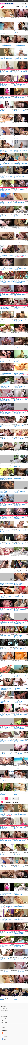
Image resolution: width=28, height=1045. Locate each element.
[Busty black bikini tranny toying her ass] (7, 747)
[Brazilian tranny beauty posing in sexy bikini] (7, 721)
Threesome (2, 216)
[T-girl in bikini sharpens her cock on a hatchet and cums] (7, 301)
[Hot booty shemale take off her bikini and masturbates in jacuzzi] (7, 459)
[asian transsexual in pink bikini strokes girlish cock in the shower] (7, 590)
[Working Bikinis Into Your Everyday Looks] (7, 91)
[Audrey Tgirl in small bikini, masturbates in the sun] (21, 209)
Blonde (22, 124)
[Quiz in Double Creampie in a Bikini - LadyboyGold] (21, 537)
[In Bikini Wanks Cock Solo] (21, 52)
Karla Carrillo (10, 558)
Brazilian (2, 728)
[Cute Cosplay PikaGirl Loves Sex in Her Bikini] (7, 26)
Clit (17, 766)
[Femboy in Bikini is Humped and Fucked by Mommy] (21, 459)
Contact (2, 1024)
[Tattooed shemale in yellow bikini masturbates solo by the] (7, 78)
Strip (22, 228)
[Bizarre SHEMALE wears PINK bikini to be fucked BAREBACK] (7, 341)
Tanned (11, 242)
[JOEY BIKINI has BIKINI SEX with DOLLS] (7, 642)
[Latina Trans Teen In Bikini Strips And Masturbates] (21, 222)
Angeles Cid (25, 374)
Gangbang (23, 281)
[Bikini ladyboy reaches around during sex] (7, 118)
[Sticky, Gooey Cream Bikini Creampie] (7, 761)
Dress (8, 714)
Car (18, 97)
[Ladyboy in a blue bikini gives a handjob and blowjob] (7, 354)
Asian (5, 124)
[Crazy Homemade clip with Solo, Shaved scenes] (7, 656)
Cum (22, 32)
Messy (1, 689)
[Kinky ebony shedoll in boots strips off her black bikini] (7, 669)
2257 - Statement (4, 1013)
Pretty (1, 584)
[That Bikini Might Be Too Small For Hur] (7, 511)
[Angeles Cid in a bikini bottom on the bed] (21, 367)
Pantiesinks (2, 401)
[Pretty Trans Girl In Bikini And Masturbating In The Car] (21, 170)
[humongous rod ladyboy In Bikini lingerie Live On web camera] (21, 301)
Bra (22, 268)
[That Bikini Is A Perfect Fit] (7, 498)
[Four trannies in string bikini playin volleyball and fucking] (7, 328)
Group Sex (2, 479)
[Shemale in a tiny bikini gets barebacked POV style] (7, 262)
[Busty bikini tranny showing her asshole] (7, 774)
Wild (5, 190)
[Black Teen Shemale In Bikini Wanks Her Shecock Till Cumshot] (7, 616)
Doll (4, 58)
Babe (15, 242)
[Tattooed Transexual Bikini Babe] (21, 236)
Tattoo (15, 243)
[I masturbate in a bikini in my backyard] (21, 629)
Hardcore (24, 780)
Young (21, 216)
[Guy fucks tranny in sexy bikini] (7, 695)
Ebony (4, 281)
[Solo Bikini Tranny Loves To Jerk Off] (7, 157)
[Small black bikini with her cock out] (21, 118)
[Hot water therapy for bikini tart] (21, 354)
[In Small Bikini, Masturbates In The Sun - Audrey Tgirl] (21, 551)
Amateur (2, 45)
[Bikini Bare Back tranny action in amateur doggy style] (21, 695)
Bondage (11, 648)
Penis (7, 543)
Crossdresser (3, 649)
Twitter (5, 1039)
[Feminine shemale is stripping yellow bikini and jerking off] (7, 787)
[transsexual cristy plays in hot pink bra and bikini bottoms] (21, 262)
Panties (2, 663)
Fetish (24, 255)
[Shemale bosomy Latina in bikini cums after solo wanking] (21, 26)
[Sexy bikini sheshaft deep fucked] (21, 734)
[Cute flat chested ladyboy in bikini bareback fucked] (7, 222)
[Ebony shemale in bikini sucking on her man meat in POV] (7, 249)
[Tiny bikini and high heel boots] (21, 144)
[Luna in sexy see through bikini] (7, 104)
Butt (20, 596)
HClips (12, 44)
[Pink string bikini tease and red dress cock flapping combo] (7, 708)
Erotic (21, 780)
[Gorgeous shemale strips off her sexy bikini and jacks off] (7, 734)
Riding (25, 661)
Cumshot (25, 32)
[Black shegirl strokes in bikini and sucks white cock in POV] (7, 446)
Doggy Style (22, 701)
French (18, 215)
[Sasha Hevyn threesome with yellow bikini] (7, 209)
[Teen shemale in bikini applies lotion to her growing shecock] (7, 144)
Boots (25, 150)
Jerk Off (8, 163)
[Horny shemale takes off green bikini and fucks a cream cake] (21, 341)
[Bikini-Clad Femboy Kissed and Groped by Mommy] (21, 446)
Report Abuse (4, 1022)
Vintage (25, 19)
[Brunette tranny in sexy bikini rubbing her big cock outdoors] (7, 380)
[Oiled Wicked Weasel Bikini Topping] (21, 328)
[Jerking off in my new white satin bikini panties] (7, 393)
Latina (6, 58)
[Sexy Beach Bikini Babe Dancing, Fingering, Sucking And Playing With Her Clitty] (21, 761)
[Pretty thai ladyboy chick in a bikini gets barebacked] (21, 183)
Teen (15, 72)
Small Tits (10, 32)
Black (22, 320)
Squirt (22, 202)
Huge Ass (9, 320)
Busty (10, 753)
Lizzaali (20, 663)
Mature (22, 661)
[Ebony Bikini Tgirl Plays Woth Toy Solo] (7, 524)
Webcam (2, 164)
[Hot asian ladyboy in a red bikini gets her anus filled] (21, 288)
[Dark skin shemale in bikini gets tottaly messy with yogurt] (21, 419)
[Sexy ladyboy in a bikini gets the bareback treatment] (21, 131)
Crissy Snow (20, 20)
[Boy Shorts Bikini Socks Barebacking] (7, 603)
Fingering (21, 766)
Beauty (15, 583)
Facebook (6, 1036)
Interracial (24, 294)
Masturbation (8, 84)
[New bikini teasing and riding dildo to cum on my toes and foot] (21, 656)
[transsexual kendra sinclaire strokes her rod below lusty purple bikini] (21, 78)
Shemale (2, 20)
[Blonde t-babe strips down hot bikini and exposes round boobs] (21, 642)
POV (6, 32)
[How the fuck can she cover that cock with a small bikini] (7, 551)
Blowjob (21, 255)
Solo (22, 19)
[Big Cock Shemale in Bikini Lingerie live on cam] (21, 380)
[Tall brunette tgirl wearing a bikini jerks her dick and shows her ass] (21, 669)
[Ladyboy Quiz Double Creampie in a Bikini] (21, 511)
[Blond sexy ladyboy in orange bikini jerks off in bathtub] (7, 13)
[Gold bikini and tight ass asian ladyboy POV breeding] (7, 432)
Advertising (3, 1018)
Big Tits (15, 32)
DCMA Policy (4, 1008)
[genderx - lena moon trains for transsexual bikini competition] (21, 603)
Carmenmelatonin (9, 33)
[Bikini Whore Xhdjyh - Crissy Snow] (21, 13)
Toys (6, 112)
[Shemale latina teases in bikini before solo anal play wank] (7, 65)
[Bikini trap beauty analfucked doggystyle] (21, 577)
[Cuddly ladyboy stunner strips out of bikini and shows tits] (21, 498)
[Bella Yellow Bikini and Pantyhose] (21, 721)
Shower (6, 597)
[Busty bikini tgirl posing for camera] (21, 616)
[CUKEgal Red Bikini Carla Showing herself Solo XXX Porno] (21, 91)
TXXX (26, 17)
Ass (15, 58)
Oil (20, 333)
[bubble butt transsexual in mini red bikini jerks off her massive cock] (21, 590)
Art (14, 360)
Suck (1, 256)
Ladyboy (11, 19)
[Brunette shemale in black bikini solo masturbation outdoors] (21, 104)
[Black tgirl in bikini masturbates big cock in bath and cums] (21, 485)
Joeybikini (8, 649)
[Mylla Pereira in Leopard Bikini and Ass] (21, 787)
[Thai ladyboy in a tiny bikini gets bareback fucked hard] (21, 682)
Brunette (21, 58)
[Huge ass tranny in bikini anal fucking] (7, 314)
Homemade (9, 661)
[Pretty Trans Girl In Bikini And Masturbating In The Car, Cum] (21, 564)
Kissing (25, 609)
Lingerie (20, 71)
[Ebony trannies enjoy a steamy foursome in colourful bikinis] (7, 275)
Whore (15, 20)
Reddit (5, 1033)
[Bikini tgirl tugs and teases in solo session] (21, 157)
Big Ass (15, 150)
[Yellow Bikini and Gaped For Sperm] (7, 39)
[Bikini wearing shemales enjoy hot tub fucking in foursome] (7, 183)
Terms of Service (4, 1010)
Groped (22, 452)
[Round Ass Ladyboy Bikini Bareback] (7, 367)
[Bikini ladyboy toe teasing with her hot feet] (7, 288)
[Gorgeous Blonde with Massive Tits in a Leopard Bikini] (7, 196)
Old (11, 438)
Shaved (5, 663)
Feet (8, 294)
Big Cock (16, 19)
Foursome (5, 189)
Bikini (4, 19)
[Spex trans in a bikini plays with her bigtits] (21, 406)
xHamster (12, 17)
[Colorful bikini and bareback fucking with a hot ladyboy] (21, 708)
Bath (1, 19)
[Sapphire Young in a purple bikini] (21, 472)
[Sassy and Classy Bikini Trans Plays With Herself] (21, 249)
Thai (15, 190)
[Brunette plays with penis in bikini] (7, 537)
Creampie (9, 425)
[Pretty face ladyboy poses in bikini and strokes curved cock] (7, 577)
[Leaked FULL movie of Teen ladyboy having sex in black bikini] (21, 314)
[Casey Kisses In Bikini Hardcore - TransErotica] (21, 774)
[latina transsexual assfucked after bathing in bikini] (7, 131)
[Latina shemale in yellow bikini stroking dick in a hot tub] (7, 52)
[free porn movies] (8, 3)
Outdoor (24, 110)
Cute (4, 32)
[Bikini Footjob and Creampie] (7, 419)
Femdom (7, 19)
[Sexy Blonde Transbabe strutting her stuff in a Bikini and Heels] (7, 170)
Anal (1, 71)
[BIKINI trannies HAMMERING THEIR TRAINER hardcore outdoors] (21, 275)
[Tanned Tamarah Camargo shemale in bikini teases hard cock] (7, 236)
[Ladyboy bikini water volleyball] (7, 629)
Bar (15, 71)
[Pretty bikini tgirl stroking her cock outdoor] (7, 406)
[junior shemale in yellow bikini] (21, 65)
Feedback (3, 1027)
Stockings (2, 33)
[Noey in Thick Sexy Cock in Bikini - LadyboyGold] (21, 524)
